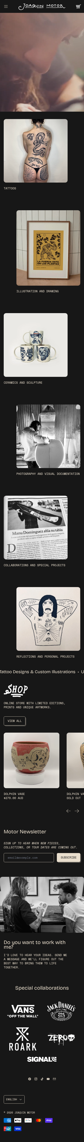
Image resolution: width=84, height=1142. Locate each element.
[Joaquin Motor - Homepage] (42, 6)
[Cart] (78, 6)
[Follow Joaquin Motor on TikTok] (42, 1079)
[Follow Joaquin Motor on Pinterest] (29, 1079)
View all (15, 721)
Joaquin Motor (25, 1113)
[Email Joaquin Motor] (54, 1079)
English (11, 1099)
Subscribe (69, 857)
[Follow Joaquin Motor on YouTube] (48, 1079)
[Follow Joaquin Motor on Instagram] (36, 1079)
